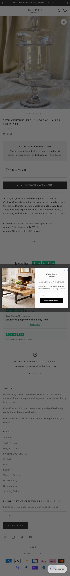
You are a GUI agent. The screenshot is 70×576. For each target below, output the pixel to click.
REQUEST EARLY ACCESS (51, 300)
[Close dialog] (66, 270)
